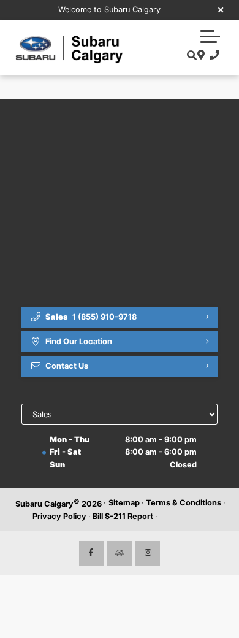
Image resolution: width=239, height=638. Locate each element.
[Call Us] (212, 55)
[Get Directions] (199, 55)
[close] (221, 9)
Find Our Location (78, 341)
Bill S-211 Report (123, 516)
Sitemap (124, 502)
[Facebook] (91, 553)
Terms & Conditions (183, 502)
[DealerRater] (119, 553)
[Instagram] (147, 553)
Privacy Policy (59, 516)
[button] (210, 36)
